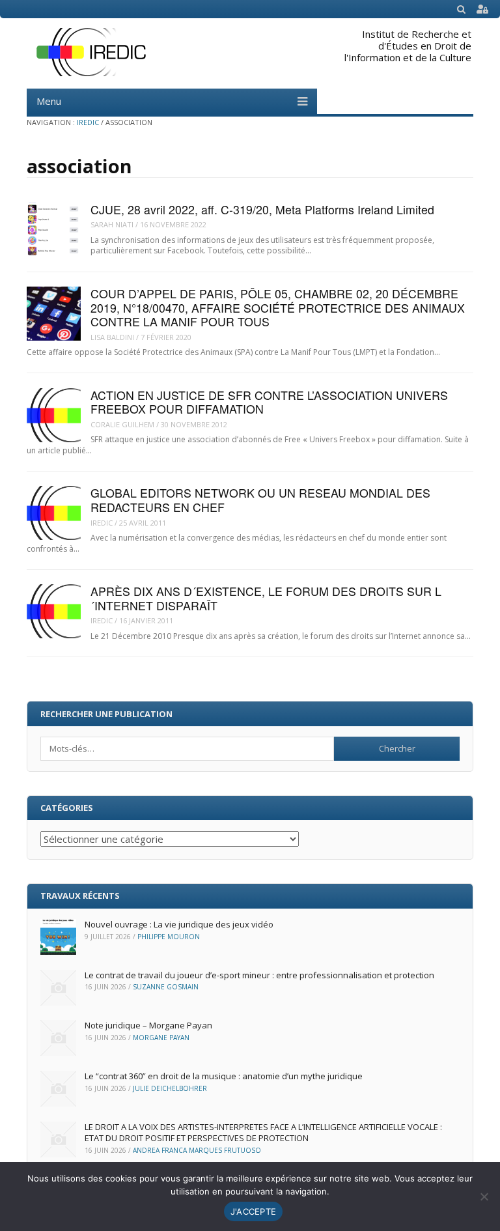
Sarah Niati (111, 224)
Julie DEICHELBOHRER (170, 1088)
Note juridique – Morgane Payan (148, 1025)
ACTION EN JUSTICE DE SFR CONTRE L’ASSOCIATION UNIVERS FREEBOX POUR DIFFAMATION (269, 402)
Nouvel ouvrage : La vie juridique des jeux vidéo (179, 924)
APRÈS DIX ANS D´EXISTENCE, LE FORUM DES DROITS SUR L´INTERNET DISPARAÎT (265, 598)
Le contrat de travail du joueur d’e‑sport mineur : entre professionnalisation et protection (259, 975)
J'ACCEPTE (253, 1211)
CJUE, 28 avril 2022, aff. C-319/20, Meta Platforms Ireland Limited (262, 209)
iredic (101, 523)
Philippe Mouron (168, 936)
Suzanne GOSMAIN (166, 986)
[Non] (483, 1196)
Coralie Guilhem (122, 424)
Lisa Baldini (112, 337)
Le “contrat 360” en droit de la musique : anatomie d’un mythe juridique (224, 1076)
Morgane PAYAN (161, 1037)
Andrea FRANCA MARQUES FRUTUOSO (197, 1150)
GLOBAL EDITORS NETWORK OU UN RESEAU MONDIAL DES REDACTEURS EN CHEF (260, 500)
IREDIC (88, 122)
